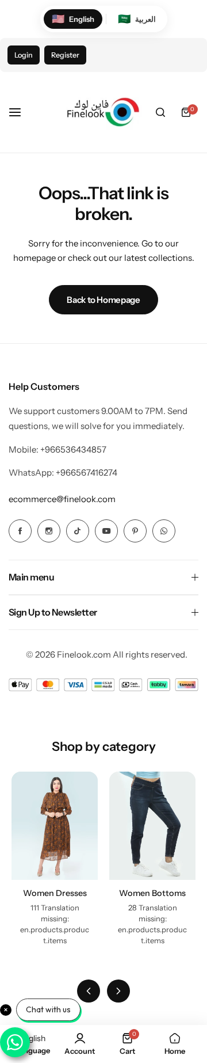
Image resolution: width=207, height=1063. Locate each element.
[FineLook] (102, 112)
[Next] (118, 991)
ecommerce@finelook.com (62, 498)
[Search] (160, 112)
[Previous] (88, 991)
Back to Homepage (103, 299)
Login (23, 55)
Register (65, 55)
